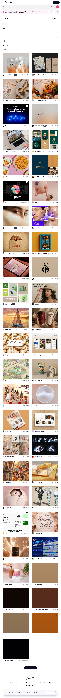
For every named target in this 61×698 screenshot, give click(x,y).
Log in (56, 2)
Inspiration (27, 682)
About (44, 682)
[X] (26, 685)
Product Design (53, 24)
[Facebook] (29, 685)
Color (4, 37)
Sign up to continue (30, 667)
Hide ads (20, 126)
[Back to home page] (8, 2)
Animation (13, 24)
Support (49, 682)
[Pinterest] (34, 685)
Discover (5, 24)
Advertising (35, 682)
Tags (4, 28)
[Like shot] (23, 75)
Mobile (38, 24)
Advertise (26, 126)
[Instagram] (32, 685)
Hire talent (21, 682)
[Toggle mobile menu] (2, 2)
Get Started (51, 11)
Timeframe (5, 45)
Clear (57, 37)
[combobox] (25, 7)
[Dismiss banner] (56, 691)
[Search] (57, 6)
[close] (57, 12)
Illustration (30, 24)
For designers (13, 682)
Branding (21, 24)
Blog (40, 682)
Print (44, 24)
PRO (16, 74)
